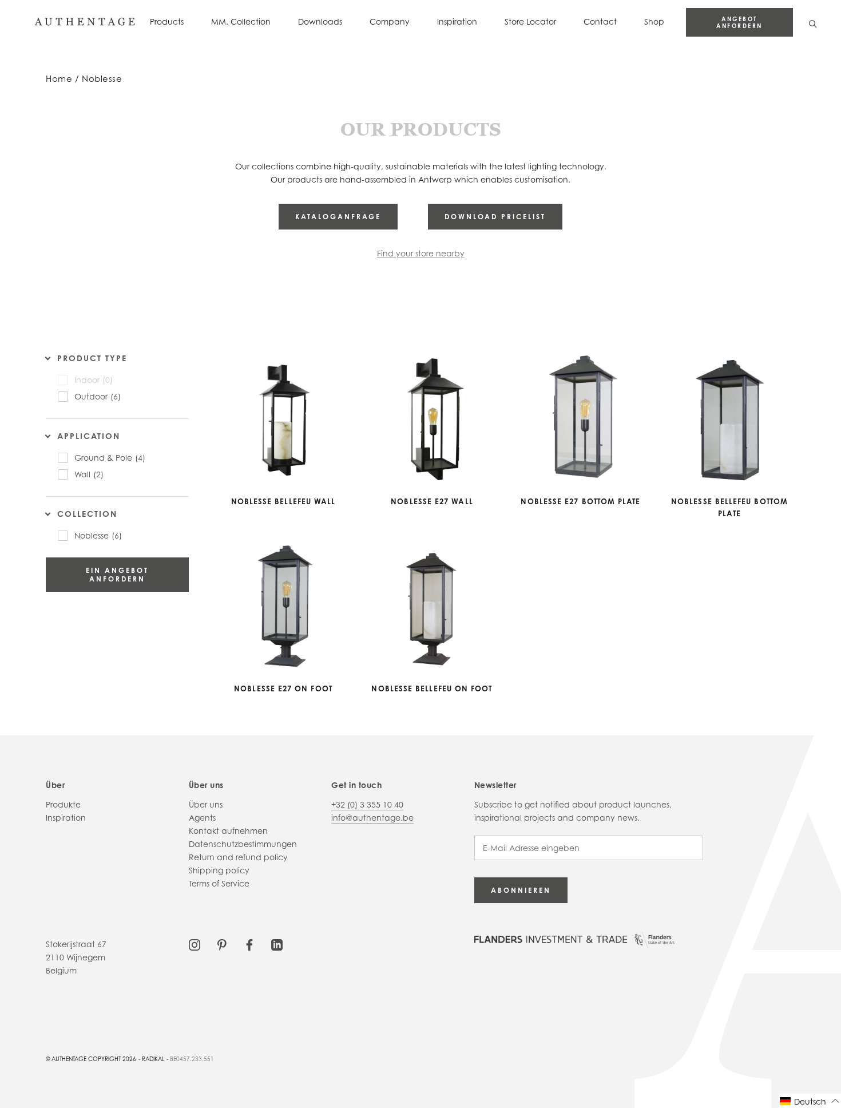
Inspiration (457, 21)
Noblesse (102, 78)
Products (167, 21)
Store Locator (530, 21)
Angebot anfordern (739, 22)
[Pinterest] (222, 944)
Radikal (153, 1058)
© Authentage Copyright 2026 (91, 1058)
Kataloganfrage (338, 216)
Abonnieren (521, 890)
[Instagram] (194, 944)
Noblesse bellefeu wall (283, 501)
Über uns (206, 804)
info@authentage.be (372, 817)
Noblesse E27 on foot (283, 688)
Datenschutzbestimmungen (243, 844)
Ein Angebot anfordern (117, 574)
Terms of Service (219, 883)
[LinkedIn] (277, 944)
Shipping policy (219, 870)
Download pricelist (495, 216)
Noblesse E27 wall (432, 501)
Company (390, 21)
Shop (654, 21)
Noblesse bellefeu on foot (431, 688)
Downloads (320, 21)
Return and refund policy (238, 857)
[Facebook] (249, 944)
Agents (202, 817)
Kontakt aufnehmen (228, 831)
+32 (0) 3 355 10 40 (367, 804)
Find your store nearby (421, 253)
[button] (810, 1101)
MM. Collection (241, 21)
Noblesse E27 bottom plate (580, 501)
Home (59, 78)
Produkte (63, 804)
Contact (600, 21)
